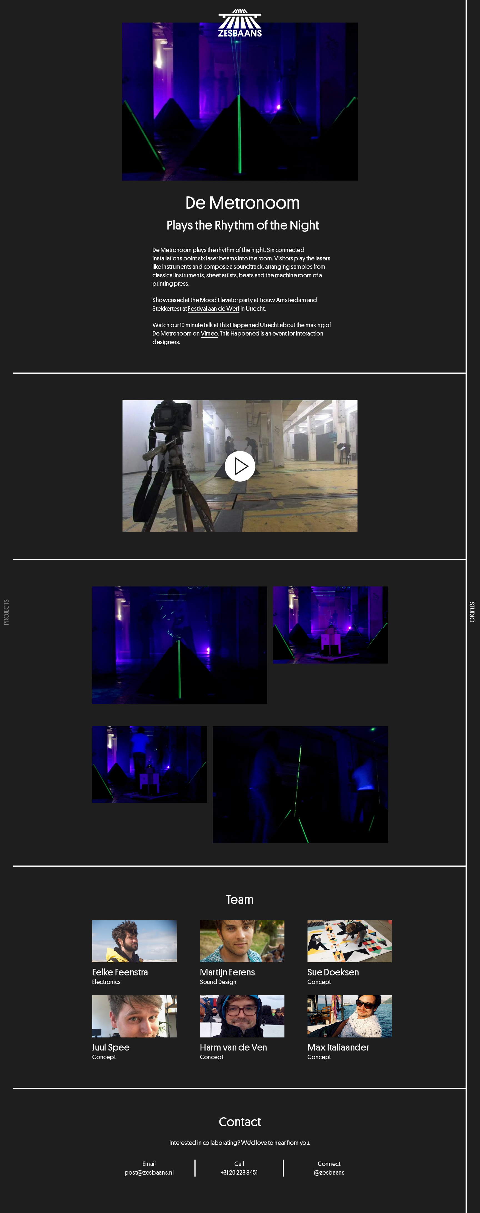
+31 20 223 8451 (239, 1172)
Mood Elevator (219, 300)
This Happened (239, 325)
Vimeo (209, 333)
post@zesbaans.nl (149, 1172)
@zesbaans (329, 1172)
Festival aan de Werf (213, 308)
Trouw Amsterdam (282, 300)
